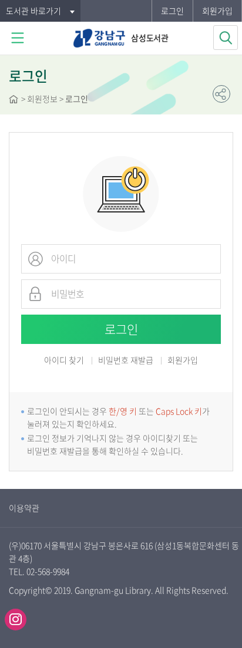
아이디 (35, 259)
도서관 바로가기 (33, 10)
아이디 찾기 (64, 360)
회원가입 (217, 10)
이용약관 (24, 508)
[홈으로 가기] (13, 100)
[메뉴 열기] (17, 38)
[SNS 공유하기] (221, 94)
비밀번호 (35, 294)
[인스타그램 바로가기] (15, 619)
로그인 (172, 10)
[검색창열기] (225, 37)
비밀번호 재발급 (125, 361)
